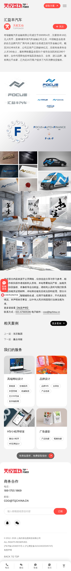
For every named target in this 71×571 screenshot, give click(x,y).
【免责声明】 (22, 307)
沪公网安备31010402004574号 (39, 546)
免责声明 (8, 550)
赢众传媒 (17, 339)
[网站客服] (7, 523)
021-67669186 (23, 312)
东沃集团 (17, 334)
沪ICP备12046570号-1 (14, 546)
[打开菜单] (64, 5)
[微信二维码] (17, 523)
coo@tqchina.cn (51, 312)
